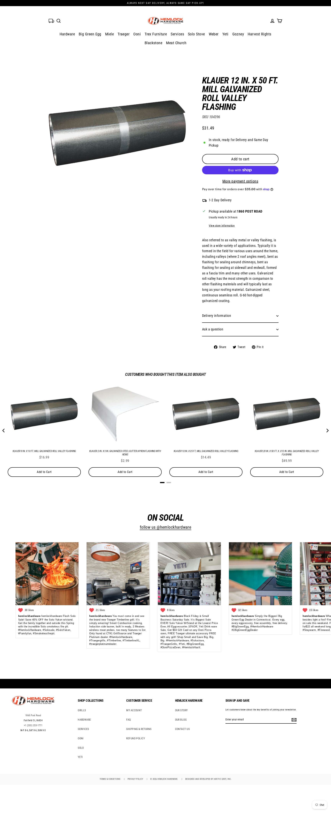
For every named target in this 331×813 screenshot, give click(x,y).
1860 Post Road (33, 715)
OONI (81, 738)
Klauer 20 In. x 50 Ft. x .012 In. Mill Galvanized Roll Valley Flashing (287, 452)
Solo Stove (196, 34)
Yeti (225, 34)
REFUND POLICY (135, 738)
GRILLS (82, 710)
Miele (109, 34)
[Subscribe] (293, 719)
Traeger (123, 34)
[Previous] (4, 430)
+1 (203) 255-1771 (33, 725)
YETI (80, 756)
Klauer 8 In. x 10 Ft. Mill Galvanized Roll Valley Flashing (44, 451)
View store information (222, 225)
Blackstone (153, 43)
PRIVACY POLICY (135, 779)
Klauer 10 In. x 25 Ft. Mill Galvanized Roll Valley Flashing (206, 451)
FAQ (128, 719)
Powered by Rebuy (165, 487)
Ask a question (212, 329)
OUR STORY (181, 710)
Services (177, 34)
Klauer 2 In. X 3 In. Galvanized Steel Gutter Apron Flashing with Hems (125, 452)
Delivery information (216, 316)
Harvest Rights (259, 34)
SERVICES (83, 729)
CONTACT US (182, 729)
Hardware (67, 34)
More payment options (240, 181)
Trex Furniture (156, 34)
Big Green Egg (90, 34)
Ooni (137, 34)
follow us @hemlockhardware (165, 527)
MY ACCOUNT (134, 710)
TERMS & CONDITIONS (110, 779)
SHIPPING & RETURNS (138, 729)
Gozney (238, 34)
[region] (234, 209)
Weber (214, 34)
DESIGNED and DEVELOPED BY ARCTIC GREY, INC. (208, 779)
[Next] (327, 430)
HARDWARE (84, 719)
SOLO (81, 747)
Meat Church (176, 43)
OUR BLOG (181, 719)
